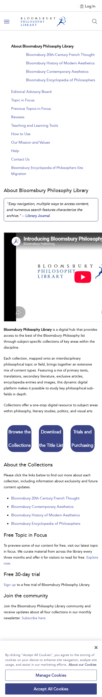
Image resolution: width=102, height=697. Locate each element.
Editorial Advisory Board (31, 91)
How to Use (20, 134)
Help (15, 151)
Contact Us (20, 159)
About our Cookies (83, 664)
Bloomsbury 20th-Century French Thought (60, 54)
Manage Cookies (51, 675)
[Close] (96, 647)
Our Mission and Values (30, 142)
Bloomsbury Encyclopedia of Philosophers (60, 80)
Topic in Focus (22, 100)
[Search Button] (94, 21)
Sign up (10, 585)
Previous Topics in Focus (31, 108)
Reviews (17, 117)
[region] (51, 669)
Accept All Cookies (51, 689)
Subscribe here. (34, 618)
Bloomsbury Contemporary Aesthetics (57, 71)
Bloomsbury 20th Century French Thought (45, 498)
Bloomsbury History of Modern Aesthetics (60, 63)
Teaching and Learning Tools (34, 125)
